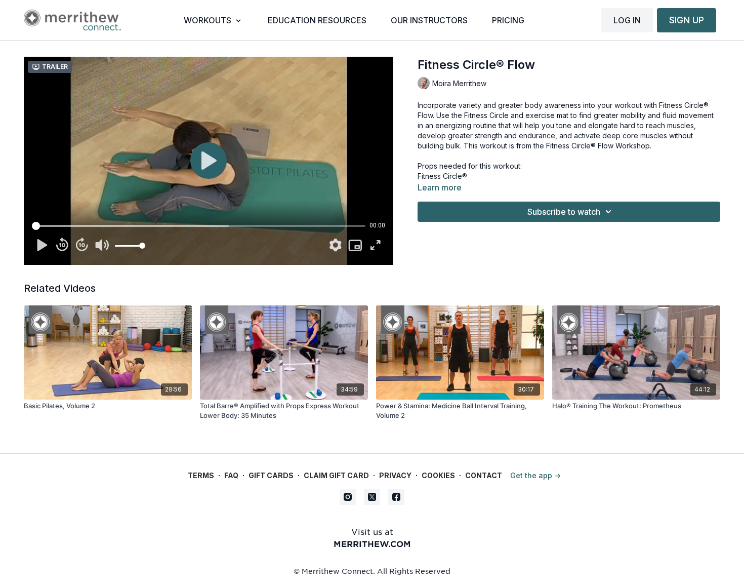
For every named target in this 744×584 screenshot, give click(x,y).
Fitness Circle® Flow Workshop (598, 145)
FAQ (231, 475)
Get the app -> (535, 475)
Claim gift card (336, 475)
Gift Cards (271, 475)
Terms (201, 475)
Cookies (438, 475)
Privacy (395, 475)
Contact (483, 475)
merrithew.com (372, 543)
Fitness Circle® (442, 176)
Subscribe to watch (563, 212)
